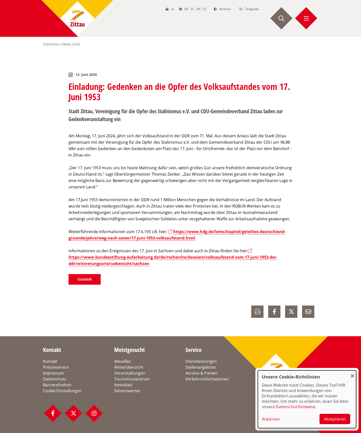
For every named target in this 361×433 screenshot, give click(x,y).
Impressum (53, 373)
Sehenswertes (127, 390)
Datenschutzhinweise (295, 406)
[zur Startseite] (77, 18)
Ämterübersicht (128, 367)
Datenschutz (54, 379)
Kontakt (50, 361)
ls (172, 9)
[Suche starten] (281, 18)
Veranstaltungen (129, 373)
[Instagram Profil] (94, 413)
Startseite (51, 44)
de (186, 9)
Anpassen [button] (271, 419)
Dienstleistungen (201, 361)
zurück (86, 279)
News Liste (71, 44)
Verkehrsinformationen (207, 379)
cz (205, 9)
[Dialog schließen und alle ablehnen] (352, 373)
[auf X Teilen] (291, 312)
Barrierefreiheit (57, 385)
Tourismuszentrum (132, 379)
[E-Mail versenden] (308, 312)
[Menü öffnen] (306, 18)
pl (192, 9)
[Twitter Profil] (73, 413)
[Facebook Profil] (53, 413)
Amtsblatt (123, 385)
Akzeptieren (335, 419)
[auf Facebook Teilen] (274, 312)
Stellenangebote (200, 367)
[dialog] (307, 399)
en (198, 9)
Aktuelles (122, 361)
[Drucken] (257, 312)
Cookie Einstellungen (62, 390)
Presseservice (56, 367)
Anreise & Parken (201, 373)
